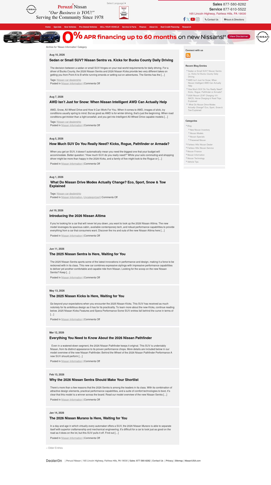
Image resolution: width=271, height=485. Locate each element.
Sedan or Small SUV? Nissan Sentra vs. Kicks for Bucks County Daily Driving (111, 60)
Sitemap (179, 460)
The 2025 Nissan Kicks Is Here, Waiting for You (86, 295)
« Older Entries (54, 448)
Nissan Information (71, 83)
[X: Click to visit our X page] (188, 19)
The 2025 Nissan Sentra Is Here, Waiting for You (87, 253)
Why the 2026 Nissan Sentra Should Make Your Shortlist (93, 379)
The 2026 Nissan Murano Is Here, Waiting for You (88, 418)
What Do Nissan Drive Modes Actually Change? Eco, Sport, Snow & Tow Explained (107, 184)
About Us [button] (153, 26)
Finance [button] (142, 26)
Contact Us (212, 19)
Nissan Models (196, 133)
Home (48, 26)
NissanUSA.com (193, 460)
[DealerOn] (54, 460)
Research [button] (186, 26)
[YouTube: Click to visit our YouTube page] (193, 19)
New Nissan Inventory (200, 129)
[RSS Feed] (188, 55)
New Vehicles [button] (70, 26)
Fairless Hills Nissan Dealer (200, 144)
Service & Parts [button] (129, 26)
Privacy (169, 460)
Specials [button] (57, 26)
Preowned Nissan (198, 140)
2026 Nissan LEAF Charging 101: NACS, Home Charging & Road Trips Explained (204, 98)
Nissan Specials (197, 136)
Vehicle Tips (193, 161)
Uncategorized (91, 197)
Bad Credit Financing (170, 26)
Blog (189, 125)
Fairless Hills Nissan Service (200, 147)
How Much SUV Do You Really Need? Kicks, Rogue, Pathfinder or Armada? (109, 143)
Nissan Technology (196, 158)
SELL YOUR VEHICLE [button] (109, 26)
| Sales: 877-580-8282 (139, 460)
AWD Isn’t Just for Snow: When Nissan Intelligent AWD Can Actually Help (108, 101)
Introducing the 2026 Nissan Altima (77, 215)
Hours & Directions (235, 19)
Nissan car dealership (69, 80)
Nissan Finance (194, 151)
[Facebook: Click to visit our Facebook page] (184, 19)
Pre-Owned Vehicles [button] (88, 26)
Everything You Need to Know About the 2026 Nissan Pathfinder (100, 337)
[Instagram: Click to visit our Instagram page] (197, 19)
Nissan (71, 11)
